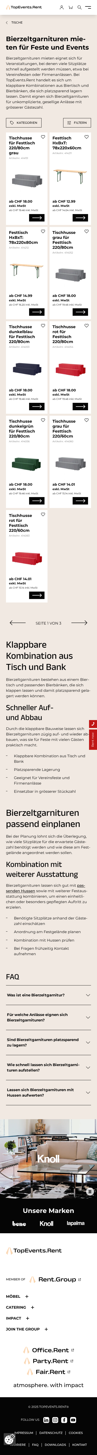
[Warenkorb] (70, 7)
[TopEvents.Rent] (24, 7)
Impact (13, 1318)
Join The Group (23, 1329)
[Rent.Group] (55, 1279)
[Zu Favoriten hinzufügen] (43, 136)
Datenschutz (50, 1433)
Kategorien (27, 123)
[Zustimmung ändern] (10, 1439)
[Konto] (61, 7)
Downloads (55, 1445)
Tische (17, 23)
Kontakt (79, 1445)
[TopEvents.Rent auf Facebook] (64, 1420)
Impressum (23, 1433)
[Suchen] (79, 7)
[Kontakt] (93, 724)
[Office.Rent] (48, 1350)
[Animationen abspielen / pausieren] (90, 1192)
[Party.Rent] (48, 1361)
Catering (16, 1307)
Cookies (76, 1433)
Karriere (18, 1445)
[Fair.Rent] (48, 1371)
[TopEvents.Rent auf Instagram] (55, 1420)
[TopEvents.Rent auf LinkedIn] (46, 1420)
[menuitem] (18, 622)
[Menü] (88, 7)
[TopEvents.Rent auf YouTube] (73, 1420)
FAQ (35, 1445)
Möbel (13, 1296)
